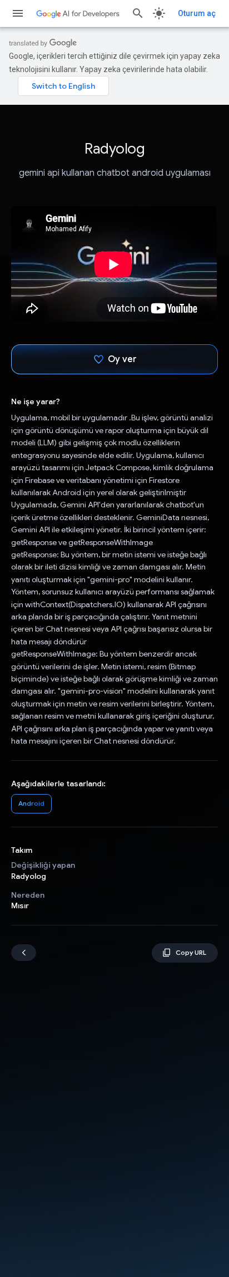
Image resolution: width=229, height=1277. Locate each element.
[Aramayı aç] (138, 13)
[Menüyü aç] (18, 13)
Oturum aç (197, 13)
